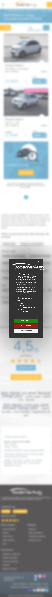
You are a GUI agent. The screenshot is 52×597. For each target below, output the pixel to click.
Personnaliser (26, 331)
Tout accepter (26, 321)
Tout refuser (26, 326)
